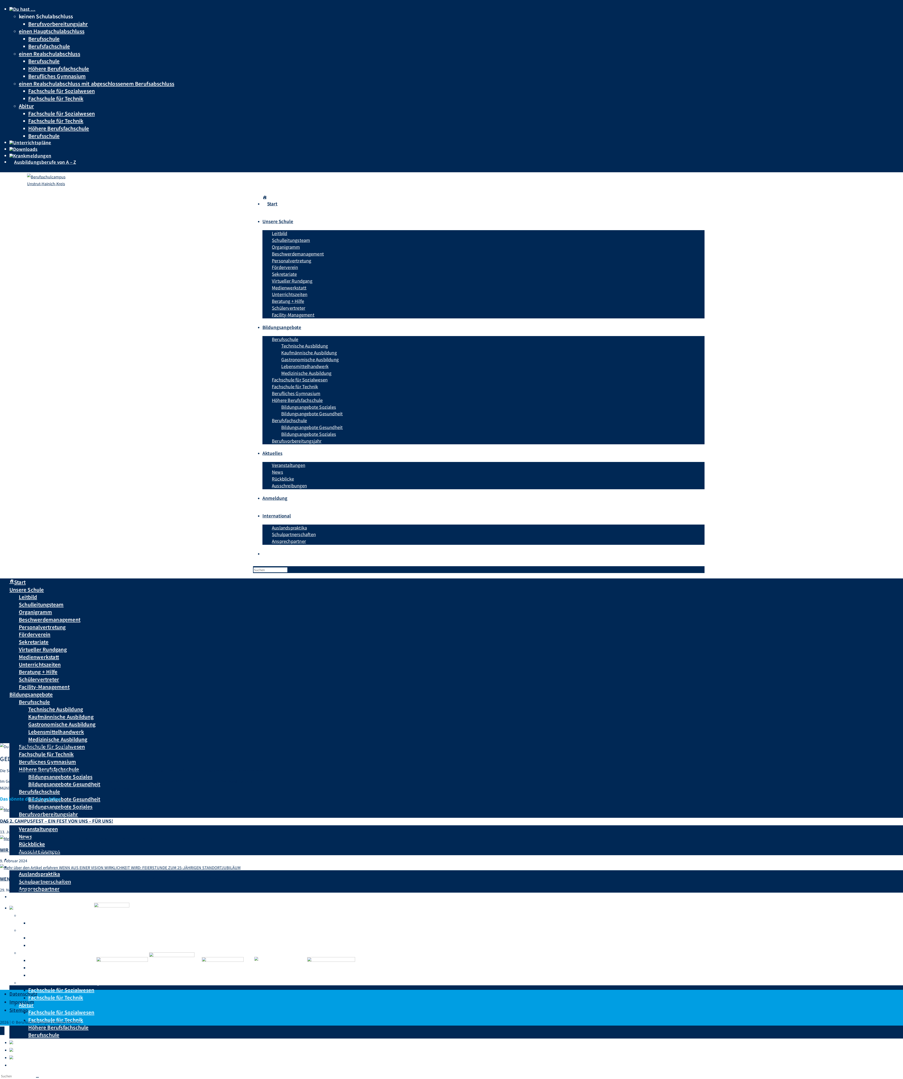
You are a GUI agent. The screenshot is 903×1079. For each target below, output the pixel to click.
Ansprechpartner (39, 888)
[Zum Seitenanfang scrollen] (2, 1031)
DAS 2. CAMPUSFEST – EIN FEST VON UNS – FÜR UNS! (56, 821)
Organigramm (35, 611)
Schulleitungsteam (41, 604)
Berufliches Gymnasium (57, 76)
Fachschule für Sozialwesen (61, 90)
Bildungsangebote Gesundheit (64, 798)
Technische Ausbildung (55, 709)
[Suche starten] (37, 1077)
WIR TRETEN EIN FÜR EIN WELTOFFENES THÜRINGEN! (57, 849)
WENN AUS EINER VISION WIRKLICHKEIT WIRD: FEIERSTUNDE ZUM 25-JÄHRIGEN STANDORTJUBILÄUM (109, 878)
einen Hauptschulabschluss (51, 31)
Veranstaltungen (38, 828)
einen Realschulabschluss (49, 53)
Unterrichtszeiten (40, 664)
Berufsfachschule (49, 46)
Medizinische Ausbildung (57, 739)
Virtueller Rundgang (43, 649)
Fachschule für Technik (55, 98)
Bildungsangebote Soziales (60, 776)
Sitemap (18, 1010)
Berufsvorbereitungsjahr (58, 23)
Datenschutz (23, 994)
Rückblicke (32, 843)
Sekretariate (33, 641)
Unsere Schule (26, 589)
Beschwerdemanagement (49, 619)
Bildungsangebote (31, 694)
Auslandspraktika (39, 873)
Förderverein (34, 634)
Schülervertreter (39, 679)
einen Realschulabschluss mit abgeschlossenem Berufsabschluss (96, 83)
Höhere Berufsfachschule (58, 68)
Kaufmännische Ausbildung (61, 716)
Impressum (21, 1002)
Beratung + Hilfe (38, 671)
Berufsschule (43, 38)
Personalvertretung (42, 626)
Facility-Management (44, 686)
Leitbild (28, 596)
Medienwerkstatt (39, 656)
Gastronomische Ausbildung (61, 724)
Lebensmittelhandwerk (56, 731)
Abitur (26, 105)
